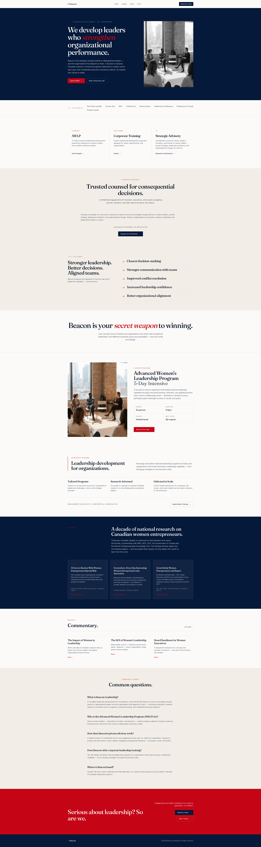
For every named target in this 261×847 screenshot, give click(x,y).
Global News (131, 106)
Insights (124, 4)
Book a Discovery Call (97, 81)
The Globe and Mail (94, 106)
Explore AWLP (76, 81)
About (132, 4)
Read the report (77, 594)
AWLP (116, 4)
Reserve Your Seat (144, 429)
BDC (120, 106)
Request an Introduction (165, 153)
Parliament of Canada (185, 106)
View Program (78, 153)
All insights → (189, 627)
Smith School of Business (163, 106)
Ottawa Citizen (144, 106)
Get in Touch (185, 819)
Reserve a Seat (186, 4)
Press (139, 4)
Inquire (117, 153)
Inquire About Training (181, 504)
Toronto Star (110, 106)
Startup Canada (93, 110)
